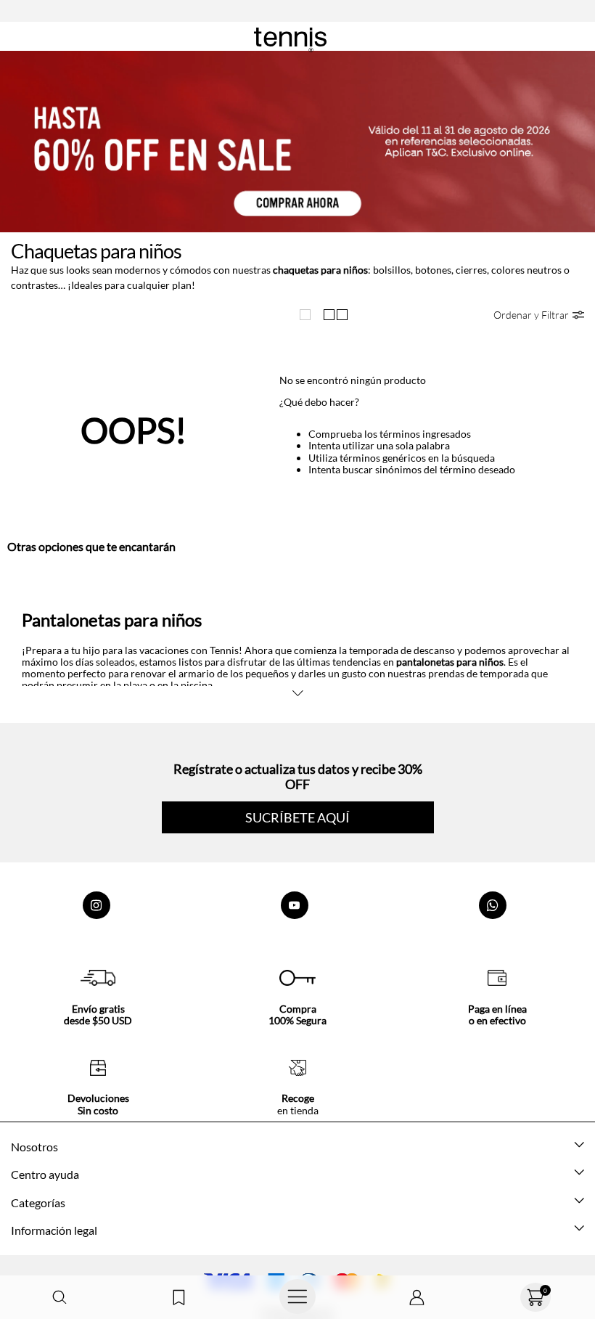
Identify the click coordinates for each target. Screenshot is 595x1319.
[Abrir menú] (297, 1297)
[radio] (308, 314)
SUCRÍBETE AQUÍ (297, 817)
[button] (59, 1297)
